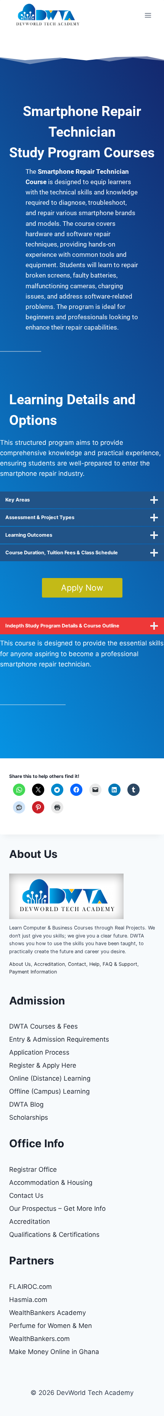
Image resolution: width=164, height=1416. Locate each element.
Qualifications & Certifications (54, 1234)
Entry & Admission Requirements (59, 1039)
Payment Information (33, 972)
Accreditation (49, 964)
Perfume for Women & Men (50, 1325)
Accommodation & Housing (50, 1182)
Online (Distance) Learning (49, 1078)
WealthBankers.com (39, 1339)
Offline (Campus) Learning (49, 1091)
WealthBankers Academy (47, 1312)
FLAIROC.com (30, 1286)
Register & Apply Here (42, 1065)
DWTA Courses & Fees (43, 1026)
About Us (20, 964)
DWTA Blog (26, 1104)
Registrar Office (33, 1169)
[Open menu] (148, 15)
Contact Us (26, 1195)
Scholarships (28, 1117)
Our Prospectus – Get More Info (57, 1208)
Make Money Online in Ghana (54, 1352)
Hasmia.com (28, 1299)
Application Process (39, 1052)
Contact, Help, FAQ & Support (102, 964)
